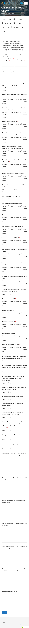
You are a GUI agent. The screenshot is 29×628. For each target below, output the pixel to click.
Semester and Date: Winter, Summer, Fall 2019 (8, 72)
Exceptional (5, 87)
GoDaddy (19, 625)
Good (11, 86)
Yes (4, 199)
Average (18, 86)
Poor (4, 90)
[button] (26, 3)
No (10, 199)
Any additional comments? (9, 591)
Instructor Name (20, 61)
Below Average (25, 87)
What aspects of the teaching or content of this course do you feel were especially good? (14, 455)
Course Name (6, 61)
